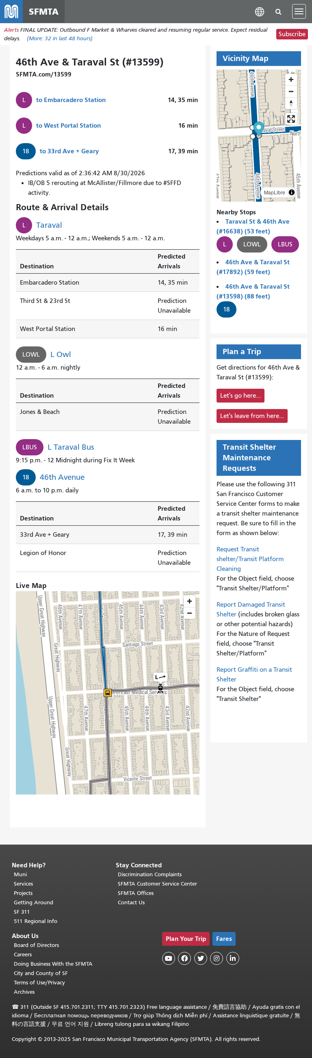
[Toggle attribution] (292, 192)
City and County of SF (41, 973)
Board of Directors (36, 945)
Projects (23, 893)
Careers (23, 954)
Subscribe (292, 34)
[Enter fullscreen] (291, 119)
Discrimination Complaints (150, 874)
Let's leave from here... (252, 416)
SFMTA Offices (136, 893)
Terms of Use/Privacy (39, 982)
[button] (259, 11)
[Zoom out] (291, 91)
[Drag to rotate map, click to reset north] (291, 103)
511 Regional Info (35, 921)
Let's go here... (240, 395)
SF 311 (22, 911)
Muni (20, 874)
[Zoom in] (291, 79)
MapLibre (274, 192)
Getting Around (33, 902)
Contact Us (131, 902)
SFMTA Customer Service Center (157, 883)
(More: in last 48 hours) (60, 38)
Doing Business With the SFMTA (53, 963)
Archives (24, 991)
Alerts (11, 29)
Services (23, 883)
